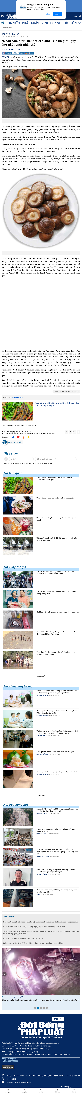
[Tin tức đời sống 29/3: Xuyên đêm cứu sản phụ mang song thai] (18, 599)
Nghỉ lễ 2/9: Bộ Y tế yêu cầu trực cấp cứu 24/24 (23, 938)
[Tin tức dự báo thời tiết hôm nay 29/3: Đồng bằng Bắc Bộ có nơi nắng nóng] (18, 579)
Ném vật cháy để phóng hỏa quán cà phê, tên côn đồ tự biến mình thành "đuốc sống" (40, 1000)
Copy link (24, 1092)
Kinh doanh (51, 23)
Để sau (48, 14)
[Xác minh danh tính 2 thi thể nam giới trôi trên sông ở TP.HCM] (18, 546)
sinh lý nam (21, 425)
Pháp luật (30, 23)
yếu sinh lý (11, 425)
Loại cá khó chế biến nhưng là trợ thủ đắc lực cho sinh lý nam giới (57, 404)
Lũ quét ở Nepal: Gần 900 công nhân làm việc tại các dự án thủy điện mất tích (57, 810)
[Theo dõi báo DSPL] (41, 53)
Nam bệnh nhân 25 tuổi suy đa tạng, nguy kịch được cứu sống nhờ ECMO (34, 926)
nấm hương (32, 425)
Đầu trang (65, 1087)
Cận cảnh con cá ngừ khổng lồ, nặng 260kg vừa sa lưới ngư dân (57, 891)
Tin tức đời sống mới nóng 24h (13, 997)
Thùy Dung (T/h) (12, 49)
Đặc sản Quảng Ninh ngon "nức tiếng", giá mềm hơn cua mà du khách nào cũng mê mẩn (40, 922)
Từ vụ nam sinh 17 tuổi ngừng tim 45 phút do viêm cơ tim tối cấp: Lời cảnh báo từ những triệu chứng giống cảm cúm (41, 932)
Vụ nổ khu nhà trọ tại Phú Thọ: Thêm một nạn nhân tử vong (56, 830)
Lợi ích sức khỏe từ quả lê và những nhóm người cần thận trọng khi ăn (33, 943)
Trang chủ (8, 1092)
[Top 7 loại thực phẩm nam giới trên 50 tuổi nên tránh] (18, 526)
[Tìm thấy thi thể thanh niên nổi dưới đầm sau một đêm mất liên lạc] (18, 660)
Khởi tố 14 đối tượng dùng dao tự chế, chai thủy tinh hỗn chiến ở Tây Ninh (57, 633)
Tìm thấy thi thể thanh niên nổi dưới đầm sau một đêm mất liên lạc (56, 653)
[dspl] (3, 23)
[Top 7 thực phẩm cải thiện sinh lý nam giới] (18, 505)
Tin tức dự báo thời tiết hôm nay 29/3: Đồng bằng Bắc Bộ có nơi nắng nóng (55, 572)
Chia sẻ (74, 1092)
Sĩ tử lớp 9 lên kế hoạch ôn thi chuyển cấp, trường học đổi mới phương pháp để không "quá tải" (57, 851)
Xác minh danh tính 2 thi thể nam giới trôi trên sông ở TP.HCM (57, 539)
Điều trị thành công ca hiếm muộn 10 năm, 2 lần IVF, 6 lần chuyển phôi (57, 712)
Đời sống (71, 23)
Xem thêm (40, 676)
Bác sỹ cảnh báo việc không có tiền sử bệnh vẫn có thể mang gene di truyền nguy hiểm (57, 691)
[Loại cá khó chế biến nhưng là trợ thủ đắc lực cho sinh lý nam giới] (17, 411)
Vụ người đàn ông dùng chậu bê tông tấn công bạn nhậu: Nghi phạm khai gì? (57, 870)
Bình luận (57, 1092)
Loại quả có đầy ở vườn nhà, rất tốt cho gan (55, 751)
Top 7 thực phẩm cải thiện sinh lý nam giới (55, 498)
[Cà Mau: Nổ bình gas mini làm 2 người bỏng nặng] (18, 620)
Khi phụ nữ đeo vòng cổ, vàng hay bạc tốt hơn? (57, 772)
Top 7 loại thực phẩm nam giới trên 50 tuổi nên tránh (57, 519)
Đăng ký (57, 14)
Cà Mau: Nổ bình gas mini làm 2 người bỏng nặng (58, 612)
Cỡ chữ (41, 1092)
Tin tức (13, 23)
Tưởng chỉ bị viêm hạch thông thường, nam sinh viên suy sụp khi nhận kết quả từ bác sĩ (57, 732)
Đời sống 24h (17, 397)
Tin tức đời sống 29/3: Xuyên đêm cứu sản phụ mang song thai (56, 592)
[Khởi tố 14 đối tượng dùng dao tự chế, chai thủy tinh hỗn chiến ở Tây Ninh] (18, 640)
